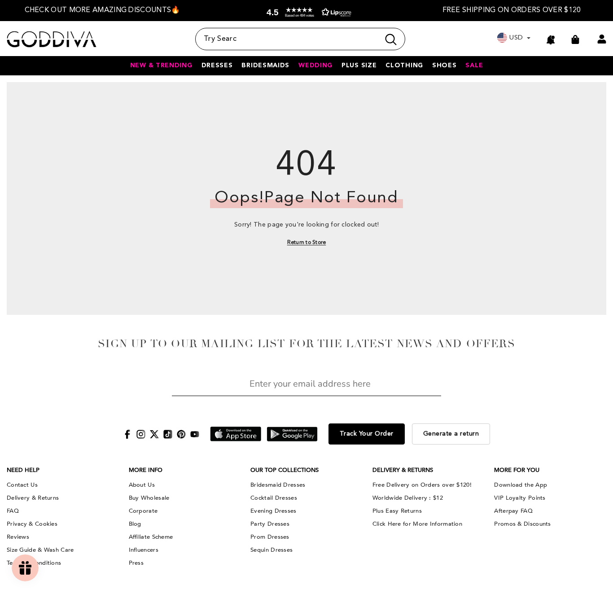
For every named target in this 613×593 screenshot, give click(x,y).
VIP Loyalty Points (519, 498)
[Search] (300, 39)
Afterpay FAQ (513, 511)
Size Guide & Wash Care (40, 550)
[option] (102, 10)
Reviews (18, 537)
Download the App (520, 485)
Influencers (143, 550)
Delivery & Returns (33, 498)
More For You (516, 470)
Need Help (23, 470)
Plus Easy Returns (397, 511)
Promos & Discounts (522, 524)
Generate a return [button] (451, 434)
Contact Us (22, 485)
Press (136, 563)
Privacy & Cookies (32, 524)
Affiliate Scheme (151, 537)
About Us (142, 485)
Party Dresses (269, 524)
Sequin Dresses (271, 550)
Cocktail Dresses (273, 498)
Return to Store (306, 242)
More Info (145, 470)
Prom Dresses (269, 537)
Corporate (143, 511)
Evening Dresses (273, 511)
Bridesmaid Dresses (277, 485)
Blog (135, 524)
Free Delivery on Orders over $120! (422, 485)
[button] (307, 12)
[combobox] (287, 39)
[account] (601, 39)
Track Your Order (367, 434)
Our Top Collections (284, 470)
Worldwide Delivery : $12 (407, 498)
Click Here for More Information (417, 524)
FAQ (13, 511)
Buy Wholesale (149, 498)
